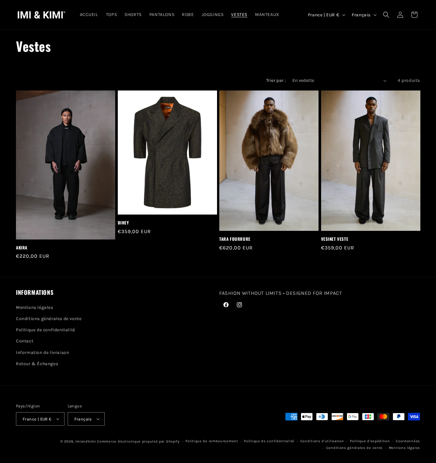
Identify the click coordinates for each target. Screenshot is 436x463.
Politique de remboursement (211, 441)
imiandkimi (85, 441)
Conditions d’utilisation (322, 441)
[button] (386, 15)
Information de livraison (42, 352)
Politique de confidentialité (45, 330)
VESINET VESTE (335, 239)
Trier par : (276, 80)
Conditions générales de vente (48, 318)
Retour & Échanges (37, 363)
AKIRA (21, 247)
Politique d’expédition (370, 441)
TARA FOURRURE (235, 239)
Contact (24, 341)
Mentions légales (34, 307)
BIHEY (123, 222)
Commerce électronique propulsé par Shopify (138, 441)
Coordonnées (408, 441)
